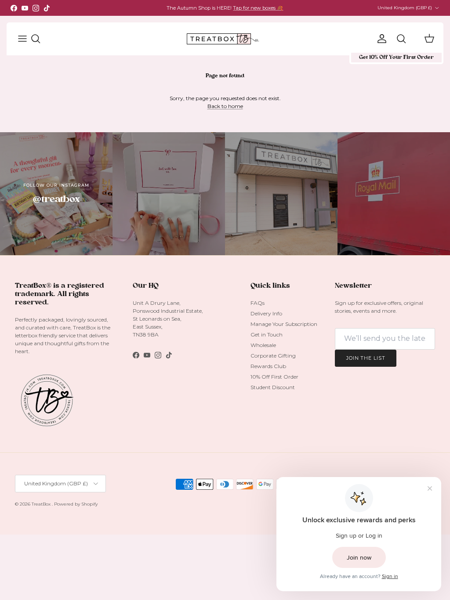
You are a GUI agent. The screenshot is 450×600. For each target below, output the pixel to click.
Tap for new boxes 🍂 (258, 8)
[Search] (40, 38)
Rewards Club (268, 366)
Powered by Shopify (76, 504)
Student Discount (272, 387)
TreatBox (42, 504)
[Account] (380, 38)
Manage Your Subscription (283, 324)
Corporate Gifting (273, 355)
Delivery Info (266, 313)
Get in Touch (266, 334)
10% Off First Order (274, 376)
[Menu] (20, 38)
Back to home (225, 106)
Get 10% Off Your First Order (396, 57)
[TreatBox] (223, 38)
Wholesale (263, 345)
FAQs (257, 303)
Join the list (365, 358)
